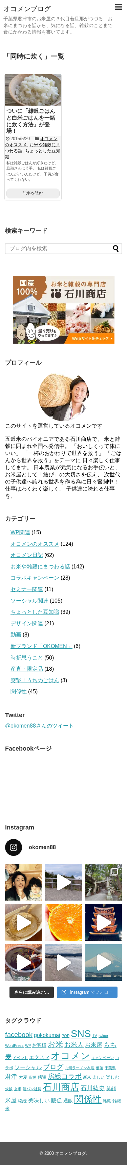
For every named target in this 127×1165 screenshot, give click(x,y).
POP (65, 1036)
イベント (20, 1058)
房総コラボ (65, 1076)
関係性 (18, 691)
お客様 (39, 1045)
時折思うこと (26, 658)
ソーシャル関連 (29, 601)
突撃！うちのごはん (34, 680)
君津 (11, 1076)
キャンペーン (102, 1058)
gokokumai (47, 1035)
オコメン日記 (26, 555)
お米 (55, 1044)
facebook (19, 1034)
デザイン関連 (26, 623)
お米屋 (93, 1045)
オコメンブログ (27, 9)
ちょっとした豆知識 (34, 612)
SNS (81, 1033)
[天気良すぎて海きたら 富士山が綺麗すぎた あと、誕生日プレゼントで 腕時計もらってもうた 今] (103, 962)
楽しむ (112, 1077)
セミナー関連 (26, 589)
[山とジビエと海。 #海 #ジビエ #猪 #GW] (63, 882)
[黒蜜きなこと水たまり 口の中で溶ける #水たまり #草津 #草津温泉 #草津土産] (23, 922)
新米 (87, 1077)
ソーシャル (28, 1067)
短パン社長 (32, 1089)
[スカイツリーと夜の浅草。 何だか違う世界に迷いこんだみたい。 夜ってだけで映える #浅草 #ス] (103, 922)
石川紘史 (93, 1088)
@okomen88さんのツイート (39, 726)
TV (94, 1035)
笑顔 (111, 1088)
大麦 (23, 1077)
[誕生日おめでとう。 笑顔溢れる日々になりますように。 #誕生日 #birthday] (23, 882)
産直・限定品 (26, 669)
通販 (68, 1100)
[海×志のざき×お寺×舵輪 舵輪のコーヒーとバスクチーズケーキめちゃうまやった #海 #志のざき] (63, 962)
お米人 (74, 1044)
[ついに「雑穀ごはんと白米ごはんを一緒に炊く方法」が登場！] (33, 90)
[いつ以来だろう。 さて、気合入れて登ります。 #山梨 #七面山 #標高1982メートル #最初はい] (103, 882)
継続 (22, 1100)
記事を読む (33, 193)
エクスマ (39, 1057)
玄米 (17, 1089)
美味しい (39, 1100)
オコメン (70, 1056)
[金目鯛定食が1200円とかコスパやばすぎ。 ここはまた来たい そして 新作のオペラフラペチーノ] (23, 962)
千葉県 (110, 1068)
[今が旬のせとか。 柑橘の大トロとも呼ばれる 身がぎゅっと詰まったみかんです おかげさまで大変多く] (63, 922)
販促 (56, 1100)
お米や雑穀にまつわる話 (40, 566)
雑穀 (107, 1101)
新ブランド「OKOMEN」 (41, 646)
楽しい (98, 1077)
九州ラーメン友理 (79, 1068)
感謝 (42, 1077)
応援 (32, 1077)
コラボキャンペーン (34, 578)
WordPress (14, 1045)
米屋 (11, 1100)
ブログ (53, 1067)
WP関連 (20, 532)
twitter (103, 1036)
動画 (15, 635)
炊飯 (9, 1089)
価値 (99, 1068)
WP (28, 1045)
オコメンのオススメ (34, 544)
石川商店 (61, 1087)
